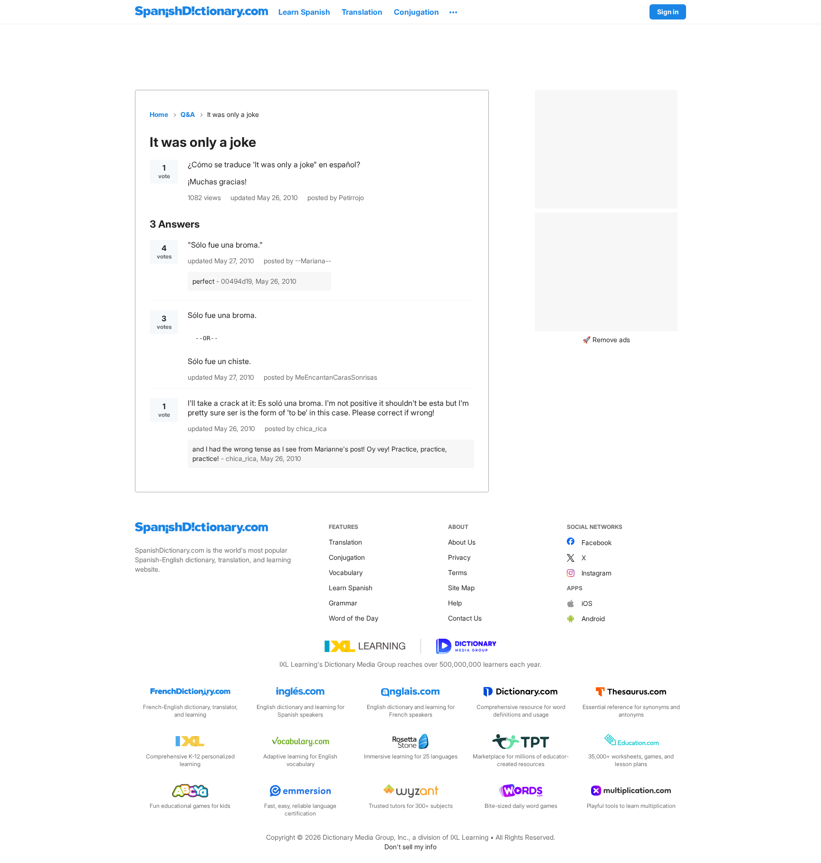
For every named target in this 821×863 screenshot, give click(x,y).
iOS (587, 603)
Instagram (596, 573)
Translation (345, 542)
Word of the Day (353, 618)
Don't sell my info (410, 847)
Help (455, 603)
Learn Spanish (350, 588)
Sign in (667, 12)
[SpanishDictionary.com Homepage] (201, 12)
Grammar (343, 603)
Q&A (188, 114)
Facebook (596, 542)
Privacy (459, 557)
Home (159, 114)
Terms (457, 572)
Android (593, 618)
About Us (462, 542)
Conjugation (347, 557)
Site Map (461, 588)
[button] (453, 12)
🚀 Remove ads (606, 340)
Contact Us (465, 618)
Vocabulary (346, 572)
